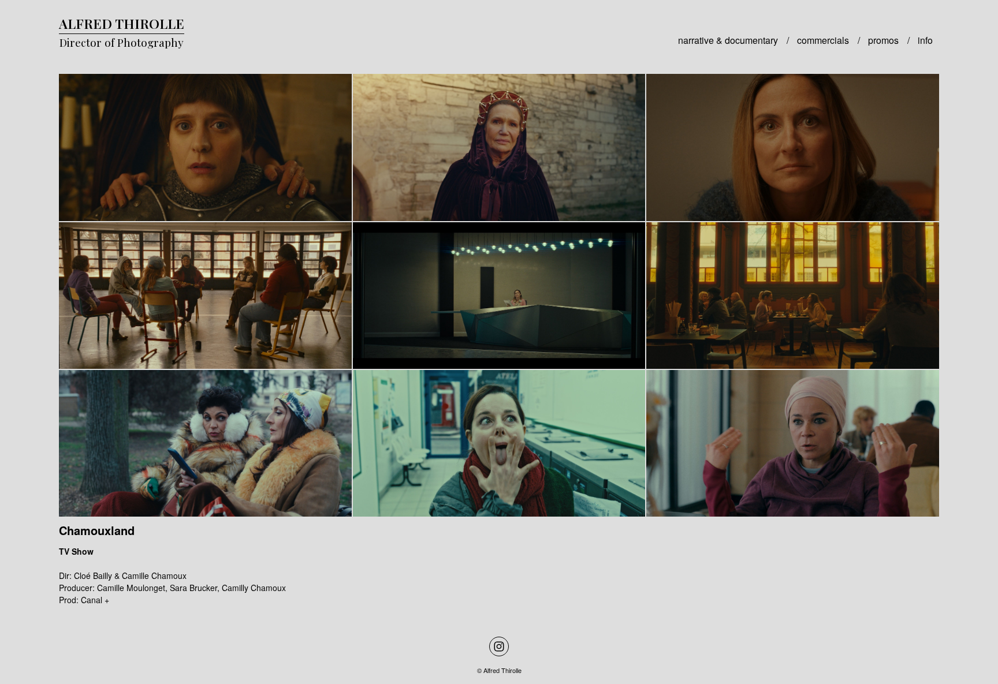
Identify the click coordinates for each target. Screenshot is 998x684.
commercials (823, 40)
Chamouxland (97, 530)
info (925, 40)
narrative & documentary (728, 40)
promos (883, 40)
